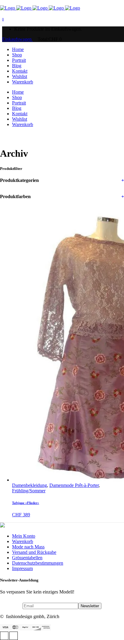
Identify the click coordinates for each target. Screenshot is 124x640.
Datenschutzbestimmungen (37, 563)
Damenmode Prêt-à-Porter (74, 485)
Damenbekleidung (29, 485)
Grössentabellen (27, 557)
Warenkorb (22, 541)
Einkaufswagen (17, 39)
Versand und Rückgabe (34, 552)
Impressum (22, 568)
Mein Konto (23, 536)
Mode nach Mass (28, 546)
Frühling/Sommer (28, 490)
